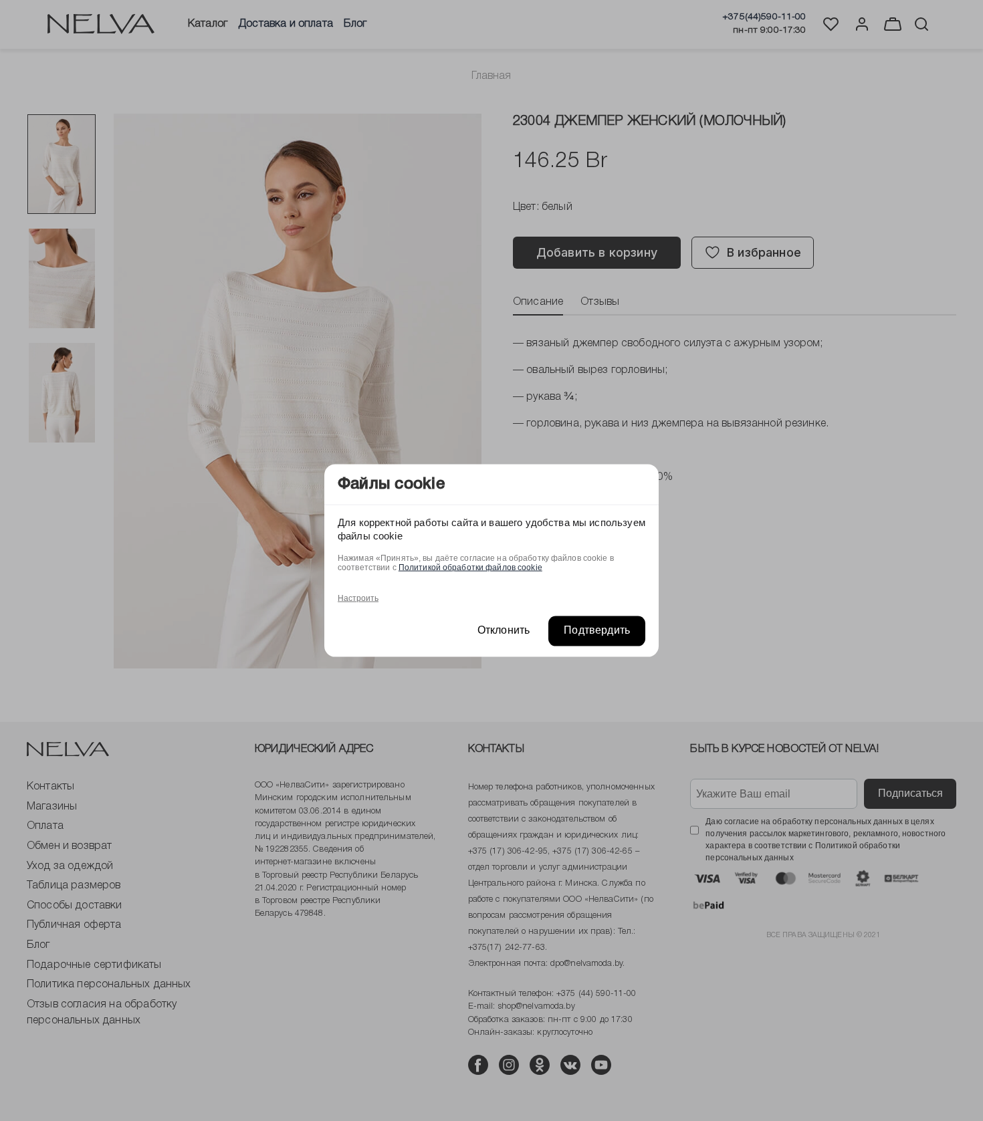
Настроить (358, 598)
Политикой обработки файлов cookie (470, 567)
